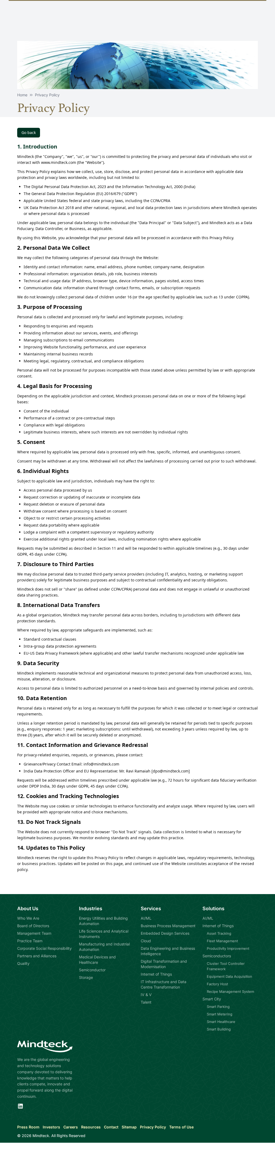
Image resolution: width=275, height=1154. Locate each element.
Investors (51, 1127)
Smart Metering (219, 1014)
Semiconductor (92, 970)
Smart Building (219, 1029)
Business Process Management (168, 925)
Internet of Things (156, 974)
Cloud (146, 940)
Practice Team (29, 940)
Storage (86, 977)
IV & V (146, 994)
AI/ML (146, 918)
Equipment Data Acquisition (229, 976)
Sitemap (129, 1127)
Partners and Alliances (36, 956)
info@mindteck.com (101, 764)
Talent (146, 1002)
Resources (91, 1127)
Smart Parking (218, 1006)
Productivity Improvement (228, 948)
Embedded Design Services (165, 933)
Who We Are (28, 918)
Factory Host (217, 984)
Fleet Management (222, 941)
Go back (28, 132)
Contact (111, 1127)
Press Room (28, 1127)
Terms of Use (181, 1127)
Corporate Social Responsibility (44, 948)
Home (22, 95)
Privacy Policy (153, 1127)
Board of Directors (33, 925)
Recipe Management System (230, 991)
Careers (70, 1127)
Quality (23, 963)
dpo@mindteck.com (171, 771)
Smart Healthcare (221, 1021)
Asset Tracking (219, 933)
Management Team (34, 933)
